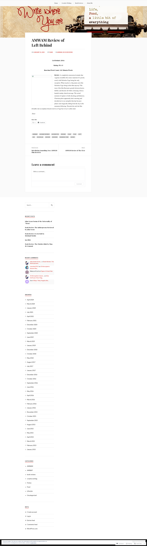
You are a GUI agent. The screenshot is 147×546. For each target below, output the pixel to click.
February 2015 (31, 445)
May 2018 (30, 358)
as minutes (55, 134)
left (80, 134)
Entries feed (31, 520)
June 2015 (30, 429)
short (73, 137)
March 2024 (31, 304)
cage (69, 134)
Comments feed (32, 524)
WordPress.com (32, 529)
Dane (51, 52)
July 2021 (30, 312)
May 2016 (30, 391)
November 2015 (32, 412)
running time (64, 137)
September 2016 (32, 383)
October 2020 (31, 329)
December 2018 (32, 350)
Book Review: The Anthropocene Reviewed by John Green (39, 228)
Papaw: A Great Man (47, 271)
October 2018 (31, 354)
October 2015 (31, 416)
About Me (90, 3)
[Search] (51, 205)
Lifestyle (30, 491)
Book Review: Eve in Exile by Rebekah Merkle (34, 235)
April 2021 (30, 316)
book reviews (68, 52)
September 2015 (32, 420)
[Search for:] (39, 205)
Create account (32, 512)
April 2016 (30, 395)
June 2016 (30, 387)
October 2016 (31, 379)
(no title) (28, 240)
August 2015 (31, 424)
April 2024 (30, 300)
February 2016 (31, 404)
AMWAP (30, 470)
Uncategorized (32, 495)
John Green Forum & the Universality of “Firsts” (38, 222)
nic (34, 137)
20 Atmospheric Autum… (37, 276)
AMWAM (59, 52)
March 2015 (31, 441)
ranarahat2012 (34, 266)
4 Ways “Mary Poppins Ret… (41, 280)
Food (28, 487)
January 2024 (31, 308)
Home (56, 3)
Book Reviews (79, 3)
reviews (54, 137)
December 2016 (32, 374)
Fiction (29, 483)
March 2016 (31, 399)
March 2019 (31, 341)
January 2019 (31, 345)
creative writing (32, 479)
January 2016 (31, 408)
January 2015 (31, 449)
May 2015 (30, 433)
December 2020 (32, 325)
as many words (44, 134)
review (48, 137)
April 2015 (30, 437)
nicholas (40, 137)
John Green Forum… (35, 261)
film (74, 134)
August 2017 (31, 362)
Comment (79, 184)
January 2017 (31, 370)
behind (63, 134)
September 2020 (32, 333)
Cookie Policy (33, 543)
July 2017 (30, 366)
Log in (29, 516)
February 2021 (31, 320)
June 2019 (30, 337)
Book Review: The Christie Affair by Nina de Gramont (38, 245)
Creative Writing (66, 3)
